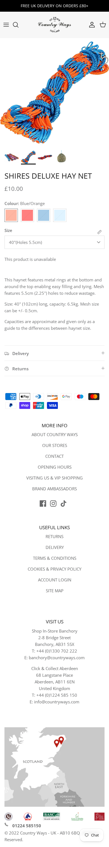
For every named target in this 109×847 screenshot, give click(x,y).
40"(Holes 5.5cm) (25, 242)
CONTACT (54, 456)
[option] (54, 92)
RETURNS (54, 536)
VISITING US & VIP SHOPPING (54, 478)
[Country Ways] (54, 24)
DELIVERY (55, 547)
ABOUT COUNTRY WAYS (55, 434)
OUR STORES (54, 445)
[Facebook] (43, 503)
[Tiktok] (63, 503)
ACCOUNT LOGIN (54, 580)
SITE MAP (54, 590)
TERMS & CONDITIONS (54, 558)
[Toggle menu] (6, 25)
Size (8, 230)
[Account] (90, 25)
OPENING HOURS (55, 467)
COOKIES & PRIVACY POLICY (54, 569)
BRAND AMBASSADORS (54, 488)
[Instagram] (53, 503)
